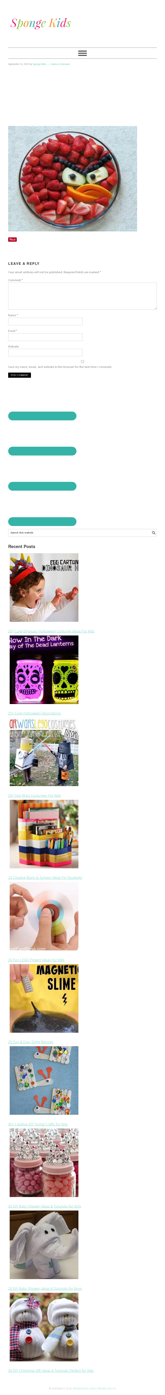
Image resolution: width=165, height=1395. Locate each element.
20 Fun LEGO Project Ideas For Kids (36, 959)
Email (12, 331)
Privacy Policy (107, 1388)
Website (13, 346)
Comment (15, 280)
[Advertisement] (82, 96)
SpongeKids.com (84, 1388)
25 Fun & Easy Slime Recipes (30, 1041)
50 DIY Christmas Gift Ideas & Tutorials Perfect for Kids (51, 1370)
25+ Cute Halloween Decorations (34, 713)
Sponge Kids (82, 21)
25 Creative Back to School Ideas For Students (45, 877)
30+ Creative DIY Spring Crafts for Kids (38, 1124)
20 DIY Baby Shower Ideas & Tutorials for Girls (44, 1206)
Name (13, 315)
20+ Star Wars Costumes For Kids (34, 795)
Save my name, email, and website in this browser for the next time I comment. (60, 367)
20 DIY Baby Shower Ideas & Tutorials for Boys (45, 1288)
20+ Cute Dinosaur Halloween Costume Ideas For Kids (51, 631)
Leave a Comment (60, 64)
